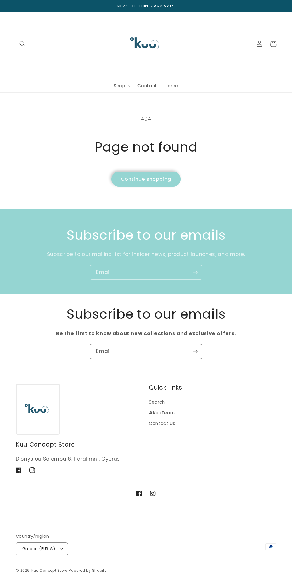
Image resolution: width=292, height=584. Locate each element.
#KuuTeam (162, 413)
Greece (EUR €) (38, 549)
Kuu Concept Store (49, 570)
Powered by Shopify (88, 570)
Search (157, 402)
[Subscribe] (195, 272)
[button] (22, 44)
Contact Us (162, 423)
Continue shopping (146, 179)
